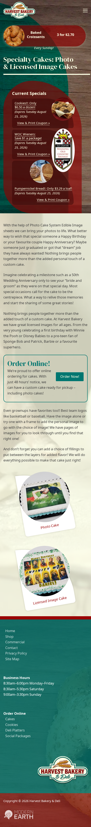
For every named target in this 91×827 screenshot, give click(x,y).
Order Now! (69, 376)
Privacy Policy (16, 653)
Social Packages (18, 736)
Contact (11, 647)
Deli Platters (15, 730)
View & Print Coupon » (33, 123)
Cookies (11, 724)
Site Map (12, 659)
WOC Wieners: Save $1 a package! (28, 136)
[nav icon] (85, 10)
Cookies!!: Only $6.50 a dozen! (25, 105)
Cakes (10, 719)
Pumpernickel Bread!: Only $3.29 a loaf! (43, 188)
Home (10, 630)
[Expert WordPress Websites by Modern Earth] (18, 819)
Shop (9, 636)
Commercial (15, 642)
